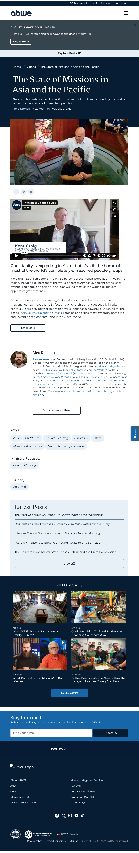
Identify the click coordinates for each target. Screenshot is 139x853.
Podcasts (17, 674)
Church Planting (24, 465)
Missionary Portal (20, 797)
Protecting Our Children (85, 797)
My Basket (80, 3)
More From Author (56, 410)
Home (17, 66)
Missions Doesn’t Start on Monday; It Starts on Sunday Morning (57, 533)
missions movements (27, 446)
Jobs (13, 785)
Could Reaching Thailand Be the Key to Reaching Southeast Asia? (98, 633)
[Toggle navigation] (126, 13)
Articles (17, 628)
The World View (101, 369)
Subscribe (111, 733)
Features (76, 674)
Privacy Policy (34, 841)
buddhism (32, 438)
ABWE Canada (69, 834)
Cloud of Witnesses (74, 369)
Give (135, 432)
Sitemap (74, 841)
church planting (57, 438)
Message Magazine (110, 366)
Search (123, 3)
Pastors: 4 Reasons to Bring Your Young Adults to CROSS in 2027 (58, 542)
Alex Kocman (41, 108)
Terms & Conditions (56, 841)
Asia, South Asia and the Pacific (42, 312)
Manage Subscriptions (23, 802)
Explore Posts (68, 53)
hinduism (81, 438)
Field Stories (21, 108)
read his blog (104, 391)
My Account (103, 3)
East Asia (19, 486)
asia (16, 438)
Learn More (28, 328)
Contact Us (17, 791)
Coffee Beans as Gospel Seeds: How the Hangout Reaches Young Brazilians (98, 680)
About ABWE (18, 780)
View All (69, 563)
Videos (31, 66)
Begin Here (21, 41)
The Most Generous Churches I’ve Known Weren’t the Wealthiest (59, 514)
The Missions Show (51, 369)
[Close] (135, 24)
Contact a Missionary (83, 791)
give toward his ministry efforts (77, 391)
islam (97, 438)
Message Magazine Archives (87, 780)
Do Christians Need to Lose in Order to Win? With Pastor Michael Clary (62, 524)
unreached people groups (66, 446)
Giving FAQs (78, 802)
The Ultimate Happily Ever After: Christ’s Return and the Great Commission (65, 552)
